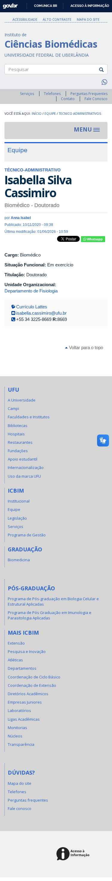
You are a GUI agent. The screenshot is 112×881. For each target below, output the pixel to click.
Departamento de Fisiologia (31, 290)
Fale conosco (19, 808)
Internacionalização (26, 467)
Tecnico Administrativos (80, 113)
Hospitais (16, 434)
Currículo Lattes (31, 306)
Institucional (19, 501)
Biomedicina (19, 559)
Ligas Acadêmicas (24, 719)
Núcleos (15, 736)
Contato (68, 98)
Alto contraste (57, 19)
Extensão (16, 643)
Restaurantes (20, 442)
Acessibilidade (25, 19)
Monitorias (17, 727)
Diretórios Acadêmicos (28, 693)
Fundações (18, 450)
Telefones (52, 93)
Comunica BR (45, 6)
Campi (13, 408)
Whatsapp (94, 239)
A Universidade (22, 400)
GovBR (8, 4)
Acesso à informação (89, 6)
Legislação (17, 518)
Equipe (50, 113)
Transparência (21, 744)
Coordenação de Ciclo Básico (34, 677)
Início (37, 113)
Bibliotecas (17, 425)
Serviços (27, 93)
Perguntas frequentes (28, 800)
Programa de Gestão (27, 535)
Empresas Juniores (25, 702)
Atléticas (15, 660)
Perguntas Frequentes (89, 93)
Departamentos (22, 668)
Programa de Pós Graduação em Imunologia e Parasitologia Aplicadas (49, 615)
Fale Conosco (96, 98)
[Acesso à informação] (73, 854)
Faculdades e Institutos (29, 417)
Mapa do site (88, 19)
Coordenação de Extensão (32, 685)
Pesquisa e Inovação (27, 651)
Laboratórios (19, 710)
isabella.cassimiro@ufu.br (41, 313)
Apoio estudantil (22, 459)
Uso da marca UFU (24, 476)
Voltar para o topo (85, 347)
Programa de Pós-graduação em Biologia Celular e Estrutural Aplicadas (53, 601)
